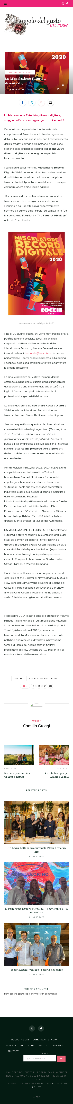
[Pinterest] (58, 89)
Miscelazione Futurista (43, 678)
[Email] (63, 89)
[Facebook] (58, 85)
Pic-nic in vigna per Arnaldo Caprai (57, 775)
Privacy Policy (46, 1083)
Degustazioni (20, 1039)
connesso (23, 993)
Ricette (44, 1045)
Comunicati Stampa (20, 72)
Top (37, 1097)
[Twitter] (63, 85)
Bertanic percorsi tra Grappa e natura (17, 775)
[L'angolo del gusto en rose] (36, 24)
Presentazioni (14, 1045)
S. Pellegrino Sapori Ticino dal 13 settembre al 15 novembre (36, 911)
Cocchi (18, 678)
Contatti (13, 1051)
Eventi (31, 1045)
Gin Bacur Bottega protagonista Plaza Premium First (36, 850)
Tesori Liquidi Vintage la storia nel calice (36, 970)
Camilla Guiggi (17, 89)
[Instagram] (32, 1028)
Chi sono (59, 1045)
